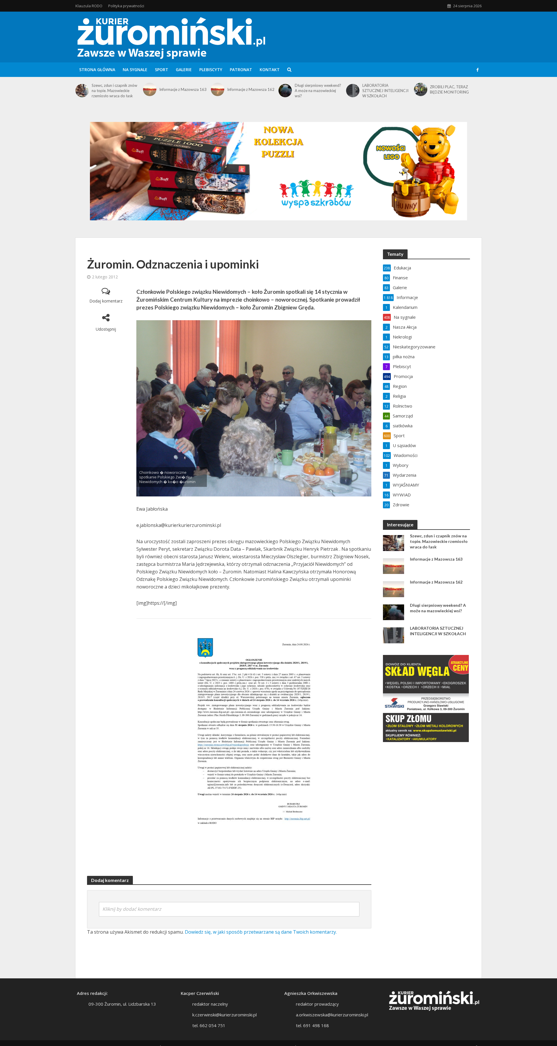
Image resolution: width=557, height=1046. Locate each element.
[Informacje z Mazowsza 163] (149, 89)
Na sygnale (135, 69)
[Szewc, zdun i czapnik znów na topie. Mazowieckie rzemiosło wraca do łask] (82, 90)
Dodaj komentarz (105, 301)
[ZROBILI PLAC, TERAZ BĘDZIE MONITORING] (420, 89)
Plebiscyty (210, 69)
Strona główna (97, 69)
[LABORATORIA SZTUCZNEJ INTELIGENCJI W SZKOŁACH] (352, 90)
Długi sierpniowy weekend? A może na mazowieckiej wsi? (318, 90)
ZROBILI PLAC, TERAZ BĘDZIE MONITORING (449, 89)
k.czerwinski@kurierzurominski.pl (224, 1015)
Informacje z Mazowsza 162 (250, 89)
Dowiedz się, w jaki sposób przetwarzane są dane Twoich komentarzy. (261, 932)
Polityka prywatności (126, 5)
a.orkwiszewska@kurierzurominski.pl (332, 1015)
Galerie (184, 69)
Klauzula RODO (88, 5)
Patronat (241, 69)
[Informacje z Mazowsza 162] (217, 89)
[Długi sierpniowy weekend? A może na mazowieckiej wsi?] (285, 90)
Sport (161, 69)
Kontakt (270, 69)
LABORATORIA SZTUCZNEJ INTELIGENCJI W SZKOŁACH (385, 90)
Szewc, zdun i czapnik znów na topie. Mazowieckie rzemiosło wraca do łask (114, 90)
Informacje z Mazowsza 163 (183, 89)
